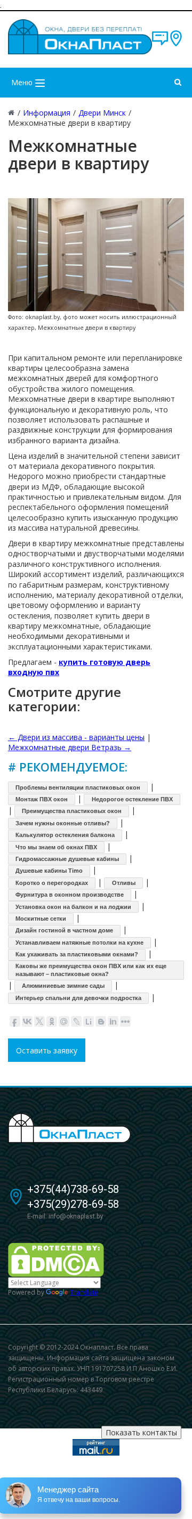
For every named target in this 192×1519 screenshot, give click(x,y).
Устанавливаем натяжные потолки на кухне (79, 942)
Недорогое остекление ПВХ (132, 799)
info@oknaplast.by (76, 1216)
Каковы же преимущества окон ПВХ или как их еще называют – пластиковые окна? (90, 970)
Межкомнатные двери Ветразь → (69, 747)
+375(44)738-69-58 (73, 1189)
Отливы (123, 883)
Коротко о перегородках (51, 883)
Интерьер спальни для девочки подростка (78, 998)
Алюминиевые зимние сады (63, 985)
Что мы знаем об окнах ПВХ (56, 847)
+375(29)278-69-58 (73, 1204)
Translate (84, 1292)
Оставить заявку (46, 1050)
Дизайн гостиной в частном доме (64, 930)
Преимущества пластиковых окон (72, 811)
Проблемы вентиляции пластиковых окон (77, 787)
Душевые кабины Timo (49, 870)
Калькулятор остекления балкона (65, 835)
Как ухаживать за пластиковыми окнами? (76, 954)
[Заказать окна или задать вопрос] (160, 43)
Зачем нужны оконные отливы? (62, 823)
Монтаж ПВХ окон (41, 799)
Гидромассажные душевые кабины (67, 859)
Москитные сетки (40, 918)
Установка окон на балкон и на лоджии (73, 907)
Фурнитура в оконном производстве (69, 894)
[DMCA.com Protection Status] (56, 1259)
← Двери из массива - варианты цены (76, 737)
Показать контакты (141, 1432)
